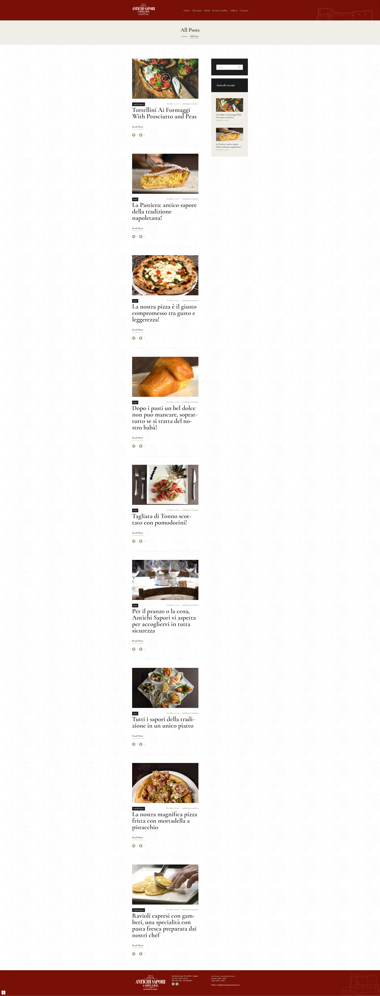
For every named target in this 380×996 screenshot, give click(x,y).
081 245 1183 (176, 981)
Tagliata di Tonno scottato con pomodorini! (161, 519)
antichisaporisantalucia (190, 104)
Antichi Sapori (138, 104)
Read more (137, 126)
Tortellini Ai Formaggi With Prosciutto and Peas (164, 113)
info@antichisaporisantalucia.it (228, 985)
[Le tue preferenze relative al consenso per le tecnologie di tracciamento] (3, 992)
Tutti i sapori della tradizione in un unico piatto (163, 722)
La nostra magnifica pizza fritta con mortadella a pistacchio (164, 820)
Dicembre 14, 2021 (173, 713)
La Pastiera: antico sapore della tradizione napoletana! (164, 211)
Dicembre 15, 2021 (173, 104)
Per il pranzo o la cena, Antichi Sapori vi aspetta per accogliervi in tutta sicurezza (164, 621)
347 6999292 (187, 981)
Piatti (135, 199)
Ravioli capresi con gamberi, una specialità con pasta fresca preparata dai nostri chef (164, 925)
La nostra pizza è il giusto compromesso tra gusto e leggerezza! (164, 313)
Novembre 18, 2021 (173, 808)
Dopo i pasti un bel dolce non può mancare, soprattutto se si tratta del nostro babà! (164, 418)
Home (184, 36)
